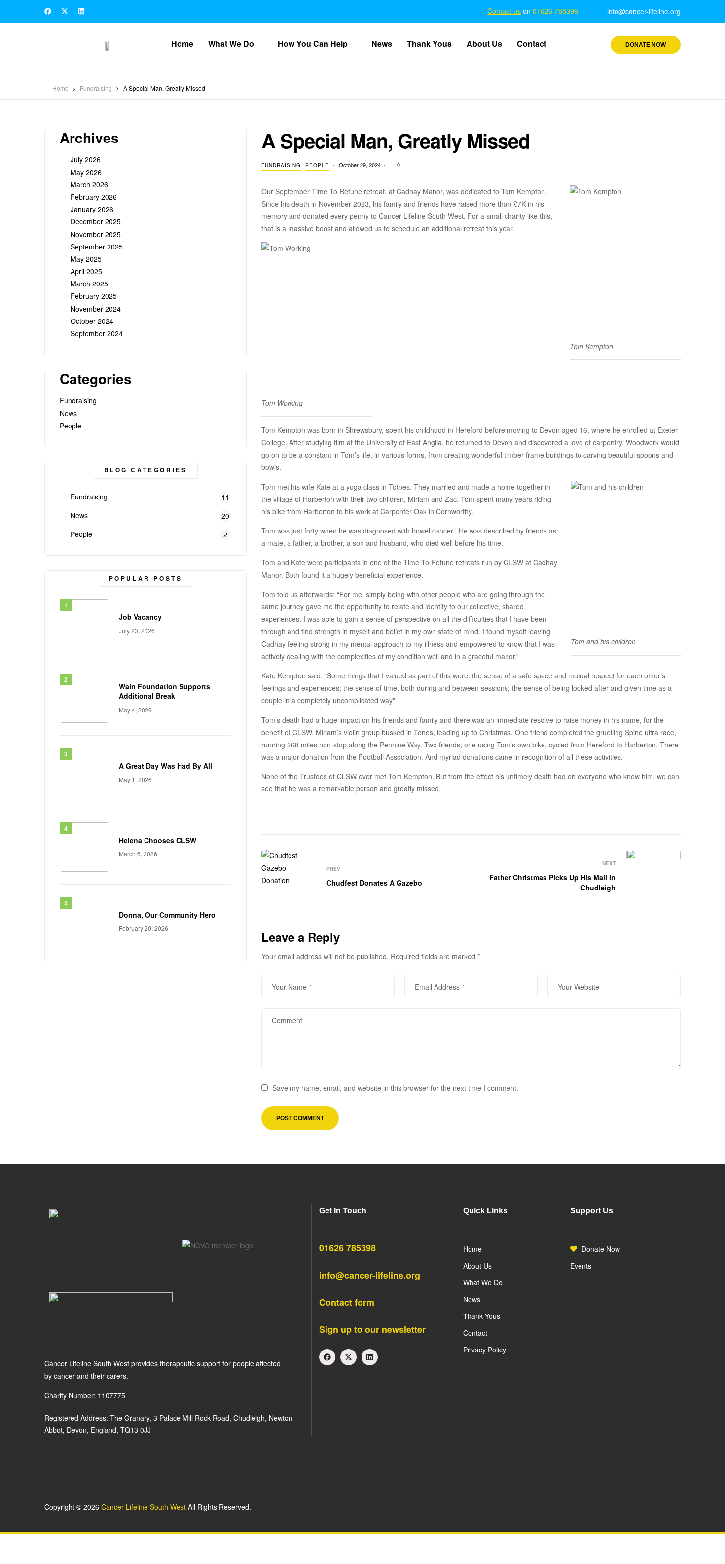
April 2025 (86, 271)
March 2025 (89, 283)
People (317, 165)
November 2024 (96, 309)
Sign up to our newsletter (372, 1329)
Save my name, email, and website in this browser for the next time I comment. (395, 1088)
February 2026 (94, 197)
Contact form (346, 1302)
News (68, 413)
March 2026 (89, 184)
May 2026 (86, 172)
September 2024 (97, 333)
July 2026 (86, 159)
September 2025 (97, 246)
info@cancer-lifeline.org (369, 1275)
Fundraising (281, 165)
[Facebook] (47, 11)
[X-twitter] (64, 11)
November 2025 (96, 234)
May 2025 (86, 259)
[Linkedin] (81, 11)
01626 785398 (555, 11)
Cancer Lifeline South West (143, 1507)
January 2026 (92, 209)
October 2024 (92, 321)
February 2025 (94, 296)
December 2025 (96, 221)
